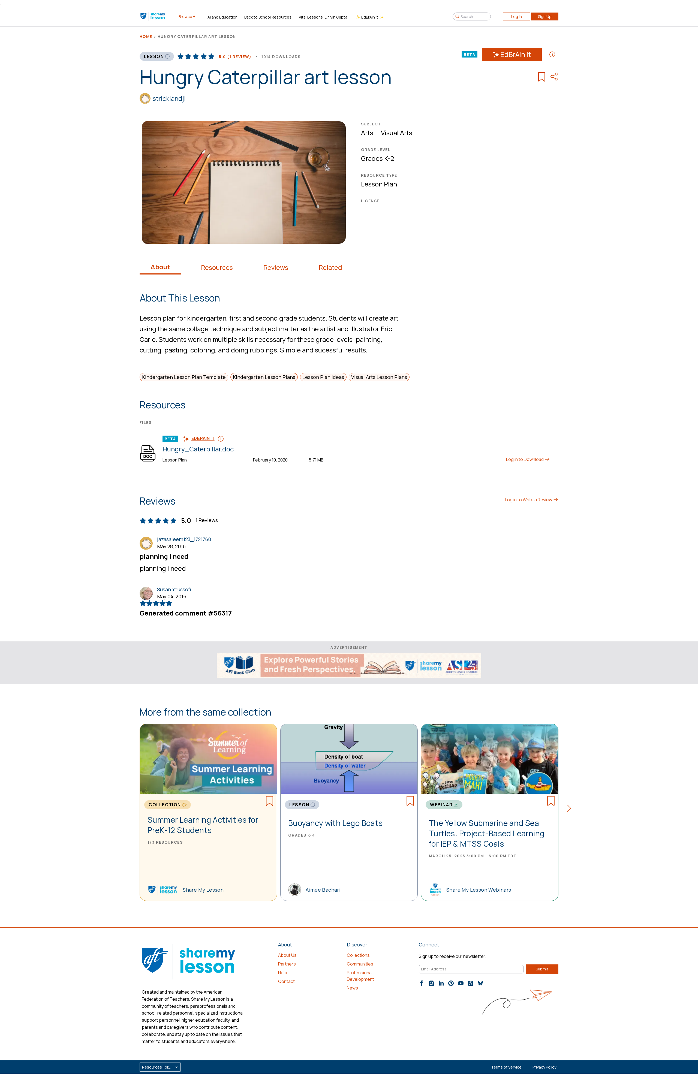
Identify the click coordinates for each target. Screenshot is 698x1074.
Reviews (275, 267)
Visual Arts (396, 132)
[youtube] (461, 983)
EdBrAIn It (515, 54)
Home (146, 36)
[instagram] (431, 983)
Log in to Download (525, 459)
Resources (217, 267)
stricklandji (169, 98)
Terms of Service (506, 1067)
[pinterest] (451, 983)
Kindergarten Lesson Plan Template (184, 377)
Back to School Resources (267, 17)
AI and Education (222, 17)
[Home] (153, 16)
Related (330, 267)
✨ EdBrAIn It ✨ (370, 17)
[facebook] (421, 983)
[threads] (470, 983)
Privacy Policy (544, 1067)
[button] (570, 809)
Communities (360, 964)
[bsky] (480, 983)
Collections (358, 955)
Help (282, 973)
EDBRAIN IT (203, 438)
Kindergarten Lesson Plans (264, 377)
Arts (367, 132)
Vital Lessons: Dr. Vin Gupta (323, 17)
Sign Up (545, 16)
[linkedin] (441, 983)
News (352, 988)
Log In (516, 16)
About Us (287, 955)
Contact (286, 981)
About (160, 267)
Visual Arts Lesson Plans (379, 377)
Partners (287, 964)
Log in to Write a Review (529, 500)
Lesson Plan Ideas (323, 377)
